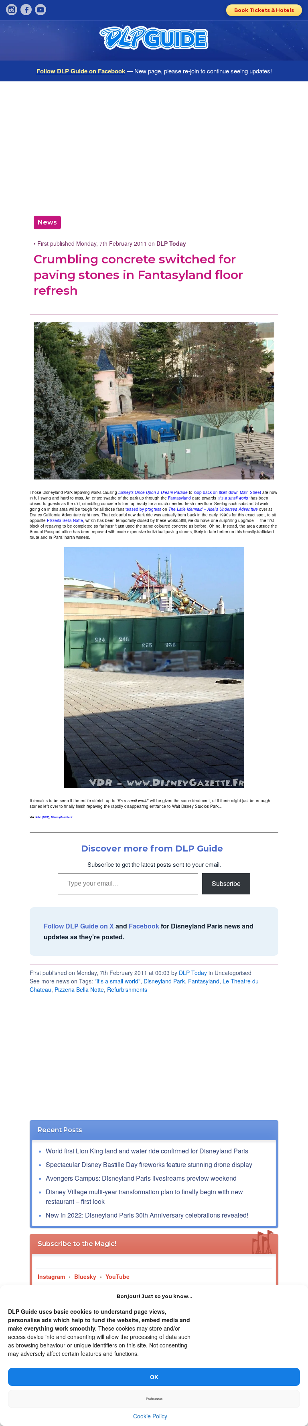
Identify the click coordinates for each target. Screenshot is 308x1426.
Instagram (51, 1276)
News (47, 222)
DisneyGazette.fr (62, 817)
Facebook (144, 925)
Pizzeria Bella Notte (65, 520)
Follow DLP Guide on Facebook (80, 71)
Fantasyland (179, 498)
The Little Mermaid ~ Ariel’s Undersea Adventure (213, 509)
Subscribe (226, 883)
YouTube (117, 1276)
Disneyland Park (164, 981)
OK (154, 1377)
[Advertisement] (154, 145)
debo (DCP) (42, 817)
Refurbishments (127, 989)
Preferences (154, 1399)
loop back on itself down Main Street (227, 492)
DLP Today (193, 973)
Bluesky (85, 1276)
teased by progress (143, 509)
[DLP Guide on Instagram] (11, 9)
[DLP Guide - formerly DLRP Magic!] (154, 40)
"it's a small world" (117, 981)
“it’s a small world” (233, 498)
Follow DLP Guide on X (79, 925)
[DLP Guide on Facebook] (26, 9)
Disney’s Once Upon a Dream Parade (153, 492)
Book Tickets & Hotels (264, 10)
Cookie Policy (150, 1416)
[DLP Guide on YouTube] (40, 9)
